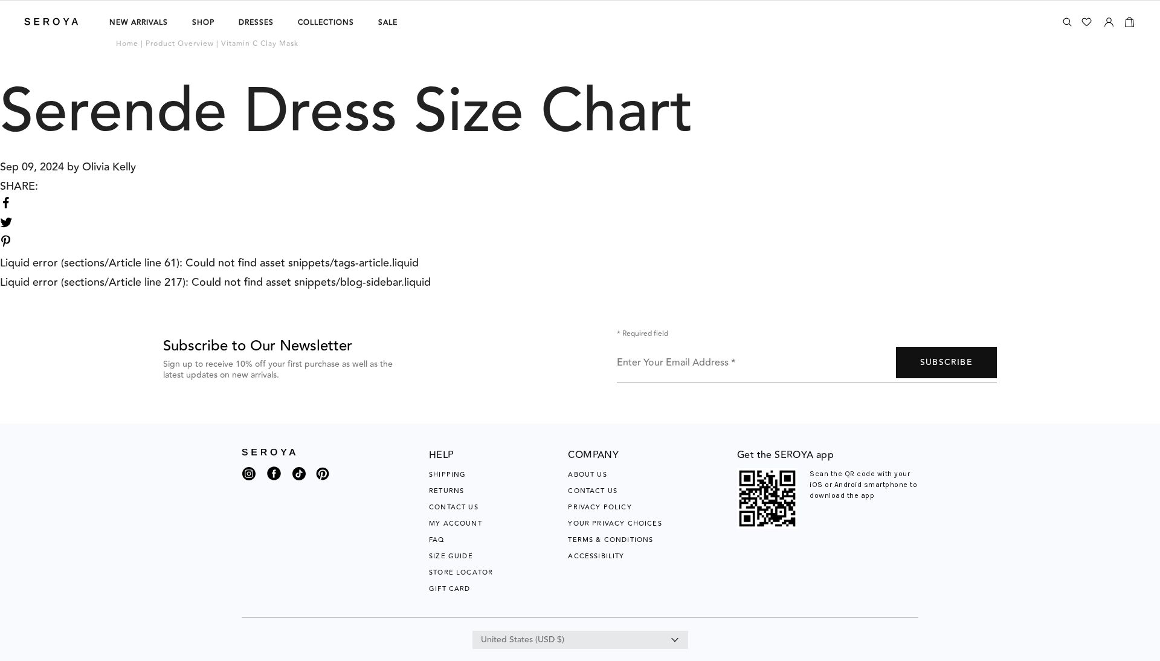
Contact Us (453, 507)
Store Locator (461, 572)
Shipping (447, 474)
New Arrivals (138, 22)
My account (455, 523)
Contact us (592, 491)
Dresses (256, 22)
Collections (326, 22)
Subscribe (946, 362)
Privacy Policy (599, 507)
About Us (587, 474)
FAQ (437, 540)
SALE (388, 22)
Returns (446, 491)
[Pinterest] (322, 480)
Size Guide (451, 556)
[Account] (1109, 20)
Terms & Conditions (610, 540)
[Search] (1067, 22)
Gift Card (450, 589)
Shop (203, 22)
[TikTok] (299, 476)
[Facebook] (274, 480)
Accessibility (596, 556)
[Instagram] (249, 476)
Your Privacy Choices (615, 523)
